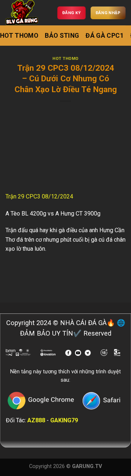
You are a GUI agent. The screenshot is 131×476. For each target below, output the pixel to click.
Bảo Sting (62, 35)
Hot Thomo (19, 35)
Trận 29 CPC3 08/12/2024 (40, 196)
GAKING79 (64, 420)
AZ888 (36, 420)
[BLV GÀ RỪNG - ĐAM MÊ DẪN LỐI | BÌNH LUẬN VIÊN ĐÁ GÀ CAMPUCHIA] (23, 12)
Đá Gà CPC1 (105, 35)
